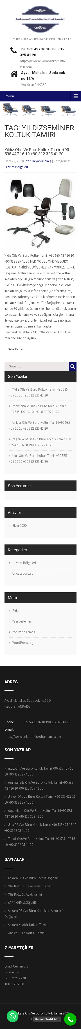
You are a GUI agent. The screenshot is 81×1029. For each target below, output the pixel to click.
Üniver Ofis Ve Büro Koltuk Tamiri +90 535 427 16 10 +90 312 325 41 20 (39, 425)
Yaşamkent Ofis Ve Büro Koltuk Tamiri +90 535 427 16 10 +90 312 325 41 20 (40, 442)
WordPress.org (22, 642)
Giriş (15, 610)
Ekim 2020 (19, 525)
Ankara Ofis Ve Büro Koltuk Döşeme (33, 878)
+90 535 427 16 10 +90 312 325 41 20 (45, 722)
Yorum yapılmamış (38, 161)
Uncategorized (22, 573)
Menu (10, 96)
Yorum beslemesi (24, 632)
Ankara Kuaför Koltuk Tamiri (27, 925)
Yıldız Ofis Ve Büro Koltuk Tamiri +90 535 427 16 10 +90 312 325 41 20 (36, 151)
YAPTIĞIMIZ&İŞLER (22, 902)
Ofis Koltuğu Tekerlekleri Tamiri (30, 886)
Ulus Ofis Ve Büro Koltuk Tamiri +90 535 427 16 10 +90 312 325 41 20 (38, 458)
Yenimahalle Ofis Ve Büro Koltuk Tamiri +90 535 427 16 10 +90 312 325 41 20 (37, 409)
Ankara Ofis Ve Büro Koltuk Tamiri (38, 1013)
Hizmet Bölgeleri (16, 167)
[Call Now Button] (70, 1019)
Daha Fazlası (16, 349)
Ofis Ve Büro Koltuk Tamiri (26, 933)
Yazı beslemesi (22, 621)
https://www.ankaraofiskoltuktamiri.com (32, 736)
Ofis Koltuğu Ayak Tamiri (25, 894)
